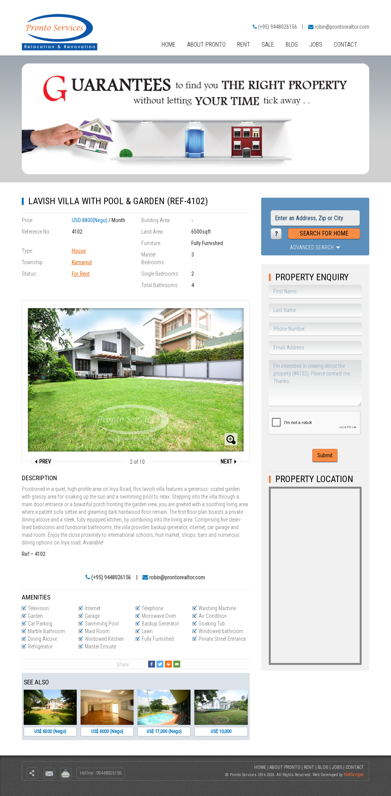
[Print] (168, 664)
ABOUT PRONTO (206, 44)
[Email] (176, 664)
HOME (169, 44)
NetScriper (354, 774)
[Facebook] (151, 664)
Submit (325, 455)
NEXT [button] (227, 461)
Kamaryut (82, 262)
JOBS (315, 44)
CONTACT (345, 44)
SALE (268, 44)
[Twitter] (160, 664)
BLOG (292, 44)
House (79, 251)
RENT (243, 44)
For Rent (81, 274)
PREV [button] (44, 461)
